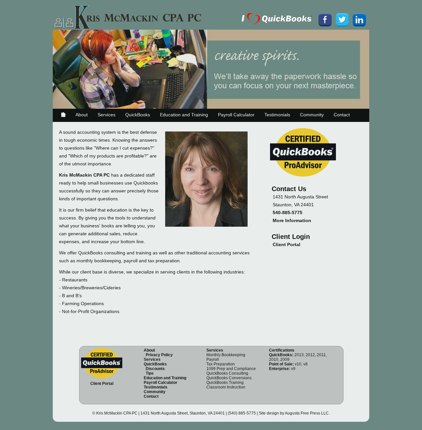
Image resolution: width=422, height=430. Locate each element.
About (81, 114)
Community (312, 114)
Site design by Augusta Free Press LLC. (294, 413)
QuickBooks (137, 114)
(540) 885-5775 (242, 413)
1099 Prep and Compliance (231, 368)
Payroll (212, 359)
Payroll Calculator (236, 114)
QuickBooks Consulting (227, 373)
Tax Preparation (220, 364)
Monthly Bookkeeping (225, 355)
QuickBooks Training (225, 382)
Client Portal (286, 244)
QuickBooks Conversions (229, 378)
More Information (292, 220)
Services (106, 114)
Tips (150, 373)
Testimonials (277, 114)
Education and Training (184, 114)
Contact (342, 114)
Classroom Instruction (225, 387)
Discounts (155, 368)
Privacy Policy (159, 355)
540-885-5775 (287, 212)
